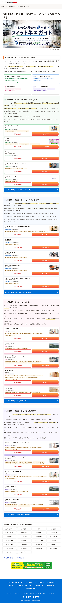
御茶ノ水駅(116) (54, 529)
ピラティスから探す (51, 582)
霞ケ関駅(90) (24, 548)
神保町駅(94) (9, 544)
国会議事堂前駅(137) (10, 529)
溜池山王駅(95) (39, 540)
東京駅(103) (24, 536)
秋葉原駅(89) (39, 548)
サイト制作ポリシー (16, 593)
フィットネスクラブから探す (14, 585)
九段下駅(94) (54, 540)
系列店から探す (40, 585)
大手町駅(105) (53, 532)
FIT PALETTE (4, 6)
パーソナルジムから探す (11, 582)
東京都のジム (12, 6)
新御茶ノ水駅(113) (9, 532)
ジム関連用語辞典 (30, 588)
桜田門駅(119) (24, 529)
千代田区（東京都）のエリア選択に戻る (14, 557)
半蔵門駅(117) (39, 529)
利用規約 (32, 593)
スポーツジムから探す (26, 582)
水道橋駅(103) (39, 536)
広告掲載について (51, 593)
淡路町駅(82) (24, 552)
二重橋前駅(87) (53, 548)
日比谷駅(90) (9, 548)
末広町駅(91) (39, 544)
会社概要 (9, 593)
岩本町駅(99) (9, 540)
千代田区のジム (20, 6)
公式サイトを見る (18, 134)
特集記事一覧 (50, 585)
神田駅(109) (39, 532)
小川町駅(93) (24, 544)
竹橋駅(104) (9, 536)
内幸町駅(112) (24, 532)
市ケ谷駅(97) (24, 540)
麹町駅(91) (53, 544)
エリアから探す (29, 585)
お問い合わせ (26, 593)
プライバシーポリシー (41, 593)
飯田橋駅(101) (53, 536)
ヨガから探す (38, 582)
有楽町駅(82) (9, 552)
